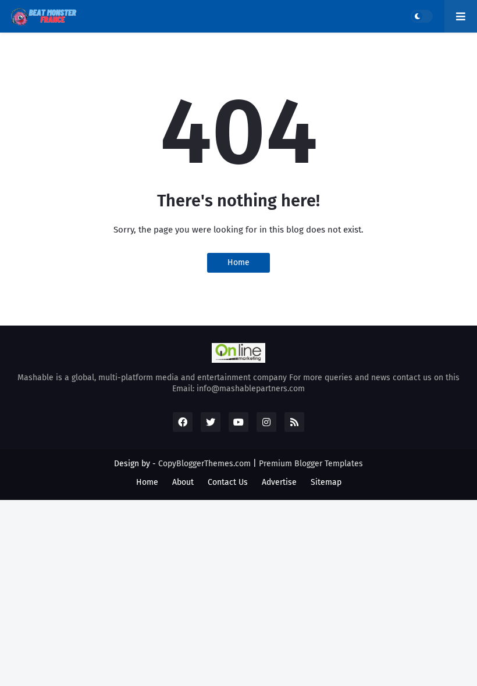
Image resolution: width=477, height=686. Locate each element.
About (183, 482)
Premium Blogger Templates (311, 464)
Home (238, 262)
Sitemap (326, 482)
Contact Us (228, 482)
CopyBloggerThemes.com (204, 464)
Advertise (279, 482)
